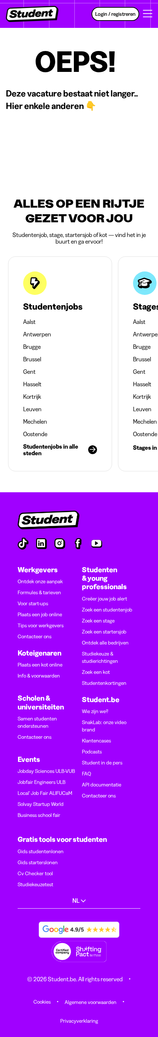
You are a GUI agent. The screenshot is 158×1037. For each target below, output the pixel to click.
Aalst (29, 321)
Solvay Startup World (41, 804)
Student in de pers (102, 762)
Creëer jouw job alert (104, 598)
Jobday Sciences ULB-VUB (46, 771)
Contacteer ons (34, 636)
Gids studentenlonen (41, 851)
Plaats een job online (40, 614)
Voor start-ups (33, 603)
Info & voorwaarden (39, 675)
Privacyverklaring (79, 1021)
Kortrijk (32, 396)
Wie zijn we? (95, 711)
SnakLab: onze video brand (104, 726)
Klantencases (96, 740)
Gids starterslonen (38, 862)
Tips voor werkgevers (41, 625)
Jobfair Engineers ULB (41, 782)
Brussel (32, 359)
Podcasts (92, 751)
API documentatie (101, 784)
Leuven (32, 409)
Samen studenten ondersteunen (37, 722)
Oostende (35, 434)
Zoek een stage (98, 620)
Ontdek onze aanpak (40, 581)
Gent (29, 371)
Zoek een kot (96, 672)
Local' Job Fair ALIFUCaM (45, 793)
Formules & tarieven (39, 592)
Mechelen (35, 421)
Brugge (32, 346)
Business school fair (39, 815)
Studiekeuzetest (35, 884)
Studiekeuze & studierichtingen (100, 657)
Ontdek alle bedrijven (105, 642)
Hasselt (32, 384)
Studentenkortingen (104, 683)
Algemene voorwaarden (90, 1002)
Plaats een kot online (40, 664)
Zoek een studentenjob (107, 609)
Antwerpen (37, 334)
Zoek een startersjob (104, 631)
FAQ (86, 773)
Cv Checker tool (35, 873)
